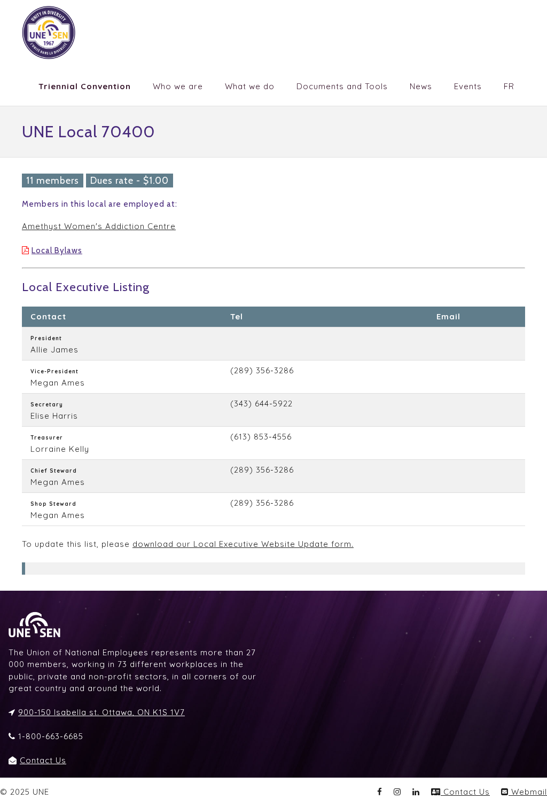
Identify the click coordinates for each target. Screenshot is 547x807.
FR (509, 86)
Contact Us (43, 760)
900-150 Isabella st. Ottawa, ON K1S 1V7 (101, 712)
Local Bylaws (57, 250)
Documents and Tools (342, 86)
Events (468, 86)
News (421, 86)
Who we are (178, 86)
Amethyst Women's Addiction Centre (99, 226)
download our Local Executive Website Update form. (243, 544)
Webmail (528, 792)
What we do (250, 86)
